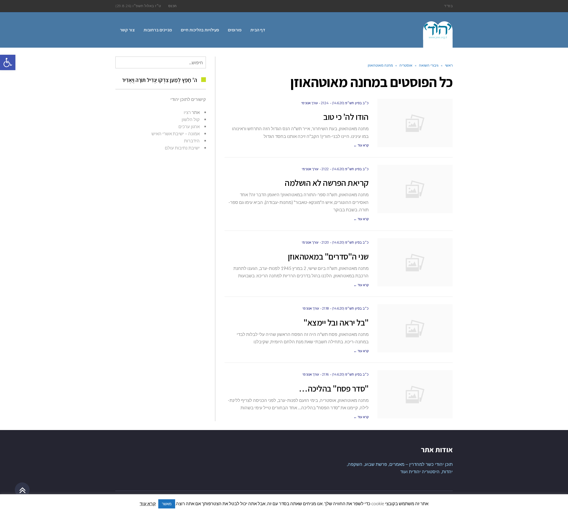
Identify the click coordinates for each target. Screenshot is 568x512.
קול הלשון (191, 119)
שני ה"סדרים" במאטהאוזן (328, 256)
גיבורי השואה (428, 65)
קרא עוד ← (361, 145)
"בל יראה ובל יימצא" (336, 322)
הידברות (192, 140)
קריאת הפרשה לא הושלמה (327, 182)
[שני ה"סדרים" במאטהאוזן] (415, 262)
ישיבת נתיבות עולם (182, 147)
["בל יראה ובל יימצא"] (415, 328)
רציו (187, 112)
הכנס (172, 6)
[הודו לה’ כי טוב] (415, 123)
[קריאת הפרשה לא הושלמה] (415, 189)
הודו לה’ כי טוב (346, 116)
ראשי (449, 65)
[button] (7, 62)
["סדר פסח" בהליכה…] (415, 394)
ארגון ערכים (189, 126)
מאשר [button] (167, 503)
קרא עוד (148, 503)
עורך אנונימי (309, 103)
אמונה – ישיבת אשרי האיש (175, 133)
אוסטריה (405, 65)
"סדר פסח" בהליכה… (334, 388)
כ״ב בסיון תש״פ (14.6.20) (350, 103)
